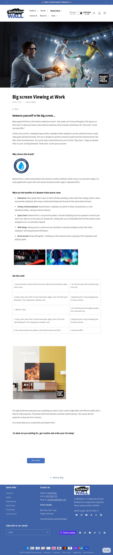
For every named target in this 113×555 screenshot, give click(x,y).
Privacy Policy (10, 510)
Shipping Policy (11, 501)
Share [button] (16, 109)
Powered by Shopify (36, 552)
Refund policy (47, 552)
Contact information (88, 552)
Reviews (8, 497)
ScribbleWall (27, 552)
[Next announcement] (106, 2)
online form (52, 493)
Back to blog (58, 477)
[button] (33, 10)
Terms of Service (11, 514)
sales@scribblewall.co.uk (56, 499)
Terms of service (66, 552)
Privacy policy (56, 552)
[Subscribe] (47, 532)
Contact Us (9, 493)
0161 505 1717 (51, 496)
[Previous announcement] (6, 2)
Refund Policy (10, 505)
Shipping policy (77, 552)
